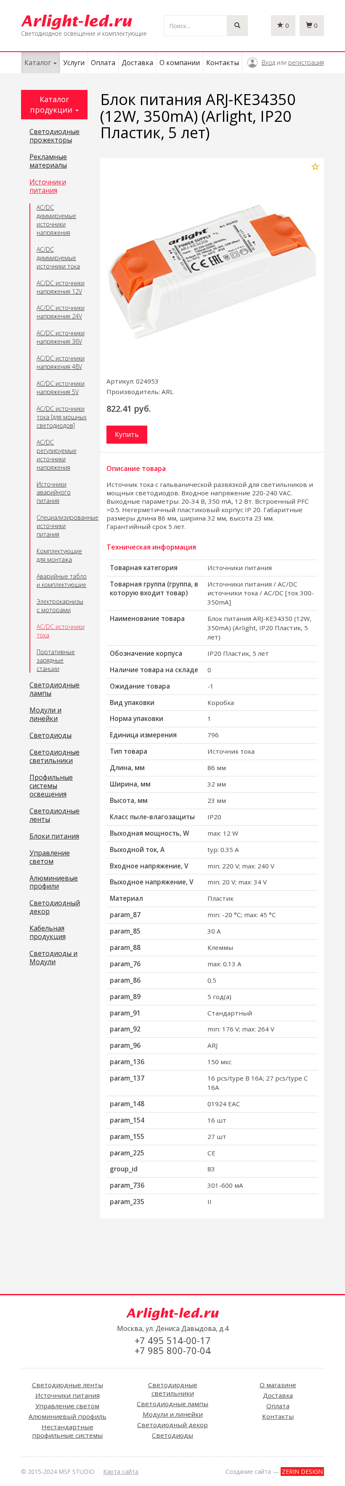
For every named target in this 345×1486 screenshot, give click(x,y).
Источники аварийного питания (54, 492)
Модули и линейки (45, 714)
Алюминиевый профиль (67, 1416)
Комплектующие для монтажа (59, 555)
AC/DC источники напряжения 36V (61, 337)
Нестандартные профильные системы (67, 1431)
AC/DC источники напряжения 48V (61, 362)
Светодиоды (50, 735)
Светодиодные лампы (54, 689)
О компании (179, 62)
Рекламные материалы (48, 161)
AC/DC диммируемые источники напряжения (56, 220)
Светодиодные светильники (54, 756)
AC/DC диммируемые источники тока (58, 257)
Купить (127, 434)
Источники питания (47, 186)
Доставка (137, 62)
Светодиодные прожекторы (54, 136)
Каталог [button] (38, 62)
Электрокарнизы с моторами (60, 605)
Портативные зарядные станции (56, 660)
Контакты (222, 62)
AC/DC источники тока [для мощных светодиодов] (62, 417)
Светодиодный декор (54, 907)
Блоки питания (54, 836)
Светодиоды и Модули (53, 957)
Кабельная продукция (47, 932)
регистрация (306, 62)
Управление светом (49, 857)
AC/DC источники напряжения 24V (61, 312)
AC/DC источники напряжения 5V (61, 387)
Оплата (103, 62)
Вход (268, 62)
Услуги (74, 62)
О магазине (278, 1385)
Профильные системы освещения (51, 786)
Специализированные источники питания (62, 525)
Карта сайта (120, 1471)
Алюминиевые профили (53, 882)
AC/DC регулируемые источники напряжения (57, 454)
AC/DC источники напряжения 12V (61, 287)
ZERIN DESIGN (302, 1471)
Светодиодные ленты (54, 815)
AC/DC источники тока (61, 631)
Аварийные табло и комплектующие (62, 580)
